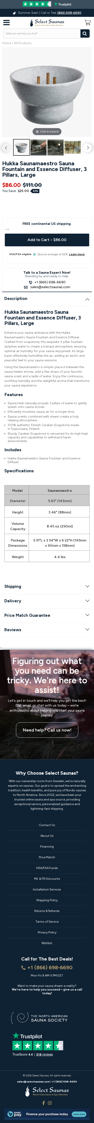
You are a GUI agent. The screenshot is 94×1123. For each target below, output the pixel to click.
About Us (47, 836)
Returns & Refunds (47, 911)
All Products (22, 43)
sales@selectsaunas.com (50, 287)
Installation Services (47, 889)
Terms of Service (47, 922)
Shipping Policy (47, 900)
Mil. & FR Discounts (47, 879)
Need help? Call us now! (47, 730)
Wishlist (47, 943)
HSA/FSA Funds (47, 868)
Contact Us (47, 825)
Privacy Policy (47, 932)
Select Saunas (40, 1075)
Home (6, 43)
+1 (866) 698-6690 (50, 282)
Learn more (77, 254)
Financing (47, 846)
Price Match (47, 857)
